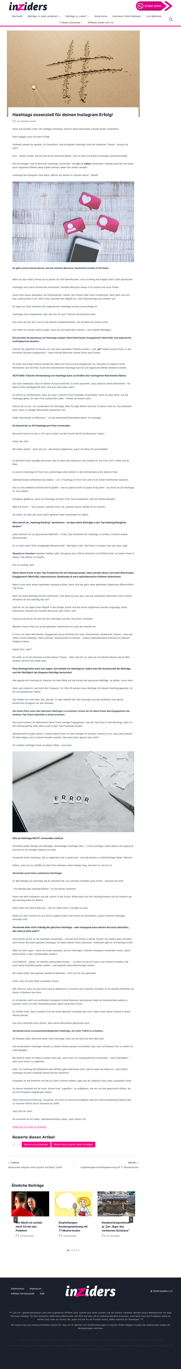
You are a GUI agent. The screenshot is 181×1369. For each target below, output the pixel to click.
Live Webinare (153, 16)
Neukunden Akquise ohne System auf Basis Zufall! (35, 1165)
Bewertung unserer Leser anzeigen (73, 1144)
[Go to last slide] (16, 1220)
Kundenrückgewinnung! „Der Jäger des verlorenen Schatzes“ (116, 1226)
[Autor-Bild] (14, 121)
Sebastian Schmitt (28, 121)
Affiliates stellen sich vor (101, 22)
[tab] (68, 1250)
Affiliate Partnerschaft (22, 1293)
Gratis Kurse (100, 16)
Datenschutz (17, 1288)
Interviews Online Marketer (126, 16)
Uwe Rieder (71, 1236)
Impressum (35, 1288)
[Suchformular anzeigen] (169, 20)
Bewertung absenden (36, 1144)
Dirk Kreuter (29, 1236)
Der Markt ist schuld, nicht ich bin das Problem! (29, 1226)
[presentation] (30, 1203)
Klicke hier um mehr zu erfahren (29, 1127)
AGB (42, 1293)
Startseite (17, 16)
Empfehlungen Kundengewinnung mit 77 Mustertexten (109, 1165)
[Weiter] (131, 1220)
